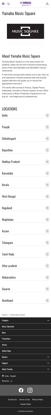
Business (5, 381)
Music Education (8, 326)
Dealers (4, 315)
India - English (10, 376)
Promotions (6, 338)
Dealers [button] (4, 356)
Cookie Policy (25, 404)
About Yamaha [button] (7, 369)
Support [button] (5, 363)
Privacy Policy (37, 399)
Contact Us (12, 399)
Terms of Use (24, 399)
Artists (4, 344)
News (4, 332)
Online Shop (6, 350)
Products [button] (5, 320)
